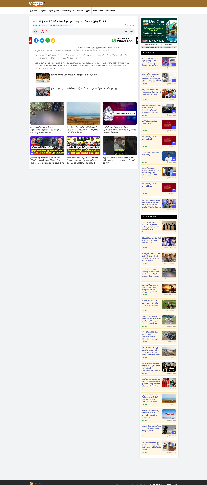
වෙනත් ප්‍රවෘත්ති (149, 217)
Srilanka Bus (57, 25)
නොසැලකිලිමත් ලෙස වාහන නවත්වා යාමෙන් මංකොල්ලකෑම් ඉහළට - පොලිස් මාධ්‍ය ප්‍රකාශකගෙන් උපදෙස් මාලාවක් (151, 108)
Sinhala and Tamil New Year (42, 25)
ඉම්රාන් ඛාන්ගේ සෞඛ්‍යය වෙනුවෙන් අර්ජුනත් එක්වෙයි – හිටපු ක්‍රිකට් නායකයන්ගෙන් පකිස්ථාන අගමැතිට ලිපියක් (151, 367)
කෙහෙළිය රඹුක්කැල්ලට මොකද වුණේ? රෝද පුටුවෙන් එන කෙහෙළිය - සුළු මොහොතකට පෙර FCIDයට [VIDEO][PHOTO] (151, 171)
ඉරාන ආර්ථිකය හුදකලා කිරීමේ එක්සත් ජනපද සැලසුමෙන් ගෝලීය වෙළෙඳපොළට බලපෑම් (150, 288)
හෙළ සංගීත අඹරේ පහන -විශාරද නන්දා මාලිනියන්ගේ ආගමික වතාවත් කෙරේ (151, 92)
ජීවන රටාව (98, 10)
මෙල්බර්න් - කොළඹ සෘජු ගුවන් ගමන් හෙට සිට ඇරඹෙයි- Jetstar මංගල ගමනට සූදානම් (150, 414)
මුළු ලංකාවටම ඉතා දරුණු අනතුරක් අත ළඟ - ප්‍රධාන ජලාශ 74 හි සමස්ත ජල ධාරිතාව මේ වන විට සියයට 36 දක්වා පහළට (151, 351)
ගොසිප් (80, 10)
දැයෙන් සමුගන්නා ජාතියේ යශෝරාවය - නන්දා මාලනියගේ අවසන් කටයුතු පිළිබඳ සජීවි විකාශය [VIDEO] (151, 77)
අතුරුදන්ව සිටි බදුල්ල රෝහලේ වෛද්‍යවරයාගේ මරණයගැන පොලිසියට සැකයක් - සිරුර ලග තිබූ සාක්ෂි (150, 272)
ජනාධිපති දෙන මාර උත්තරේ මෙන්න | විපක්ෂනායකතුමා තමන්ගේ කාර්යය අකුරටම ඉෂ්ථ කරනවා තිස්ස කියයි (82, 160)
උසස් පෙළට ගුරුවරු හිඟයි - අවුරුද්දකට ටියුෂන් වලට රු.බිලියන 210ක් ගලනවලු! (84, 88)
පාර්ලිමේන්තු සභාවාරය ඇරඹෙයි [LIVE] (149, 185)
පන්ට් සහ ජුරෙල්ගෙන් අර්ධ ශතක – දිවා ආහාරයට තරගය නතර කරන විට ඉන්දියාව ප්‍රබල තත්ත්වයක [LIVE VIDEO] (151, 320)
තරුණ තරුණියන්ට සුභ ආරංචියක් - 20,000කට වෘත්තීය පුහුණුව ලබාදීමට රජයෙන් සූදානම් (150, 225)
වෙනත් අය (110, 10)
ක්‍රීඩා (88, 10)
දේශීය (43, 10)
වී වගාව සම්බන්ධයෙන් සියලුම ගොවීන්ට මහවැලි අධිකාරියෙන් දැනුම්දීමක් (150, 303)
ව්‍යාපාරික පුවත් (68, 10)
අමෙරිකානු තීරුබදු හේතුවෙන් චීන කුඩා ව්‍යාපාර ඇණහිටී (74, 75)
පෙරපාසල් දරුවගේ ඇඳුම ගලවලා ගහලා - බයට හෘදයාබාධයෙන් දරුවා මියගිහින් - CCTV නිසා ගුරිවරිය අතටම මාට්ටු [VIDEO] (150, 61)
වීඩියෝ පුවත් (148, 53)
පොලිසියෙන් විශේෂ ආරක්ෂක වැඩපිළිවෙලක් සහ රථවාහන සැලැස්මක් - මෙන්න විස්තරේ (119, 130)
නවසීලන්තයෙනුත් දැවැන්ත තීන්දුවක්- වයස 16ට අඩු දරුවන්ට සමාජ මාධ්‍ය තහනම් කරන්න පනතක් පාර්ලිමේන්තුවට (151, 257)
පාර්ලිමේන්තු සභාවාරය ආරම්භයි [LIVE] (149, 122)
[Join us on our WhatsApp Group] (122, 40)
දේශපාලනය (54, 10)
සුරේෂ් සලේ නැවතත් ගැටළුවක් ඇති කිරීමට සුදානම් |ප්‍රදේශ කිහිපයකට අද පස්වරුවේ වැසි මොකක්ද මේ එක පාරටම (47, 160)
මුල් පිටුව (34, 10)
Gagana (144, 68)
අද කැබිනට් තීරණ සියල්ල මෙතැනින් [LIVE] (150, 154)
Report (130, 32)
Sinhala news (67, 25)
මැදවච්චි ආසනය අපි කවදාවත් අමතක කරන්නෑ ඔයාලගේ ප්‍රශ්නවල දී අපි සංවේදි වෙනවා (119, 160)
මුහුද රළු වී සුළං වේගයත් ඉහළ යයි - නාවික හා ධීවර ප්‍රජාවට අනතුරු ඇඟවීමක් (151, 428)
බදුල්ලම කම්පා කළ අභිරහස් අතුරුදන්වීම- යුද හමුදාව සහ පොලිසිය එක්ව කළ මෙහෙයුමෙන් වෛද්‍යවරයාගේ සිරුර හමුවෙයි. (46, 130)
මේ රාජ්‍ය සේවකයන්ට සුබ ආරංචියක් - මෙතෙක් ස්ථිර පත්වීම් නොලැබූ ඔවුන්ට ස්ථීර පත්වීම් (151, 446)
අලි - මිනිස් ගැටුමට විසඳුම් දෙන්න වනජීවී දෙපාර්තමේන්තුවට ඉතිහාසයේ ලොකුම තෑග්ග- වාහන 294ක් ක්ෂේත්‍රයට (151, 335)
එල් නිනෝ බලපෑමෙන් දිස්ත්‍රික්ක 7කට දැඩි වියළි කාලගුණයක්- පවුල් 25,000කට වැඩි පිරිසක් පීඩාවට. (83, 130)
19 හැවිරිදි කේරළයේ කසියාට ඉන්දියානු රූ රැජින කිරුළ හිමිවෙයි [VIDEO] (151, 240)
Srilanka (44, 33)
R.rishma (43, 30)
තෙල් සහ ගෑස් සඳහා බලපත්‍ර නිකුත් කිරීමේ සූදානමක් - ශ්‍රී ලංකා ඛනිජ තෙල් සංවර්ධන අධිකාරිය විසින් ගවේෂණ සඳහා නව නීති (151, 382)
